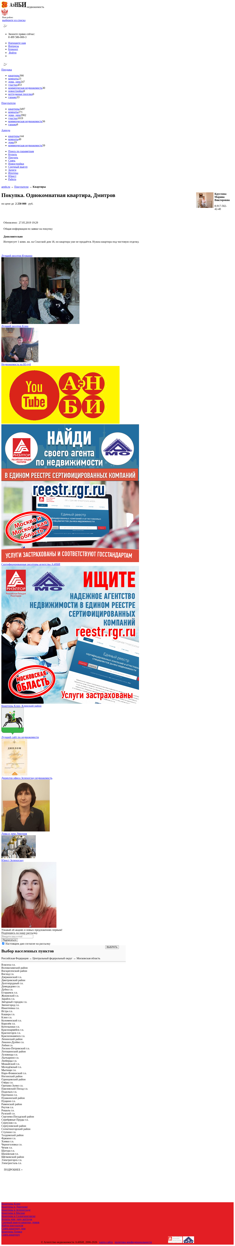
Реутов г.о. (7, 1107)
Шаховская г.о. (10, 1153)
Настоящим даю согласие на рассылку (28, 943)
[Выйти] (9, 55)
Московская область (88, 958)
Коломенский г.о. (11, 1020)
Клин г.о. (6, 1017)
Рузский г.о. (8, 1113)
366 (22, 75)
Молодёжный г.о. (11, 1067)
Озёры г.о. (7, 1082)
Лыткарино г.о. (10, 1057)
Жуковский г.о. (10, 995)
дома (11, 142)
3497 (22, 108)
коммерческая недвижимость (25, 87)
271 (20, 112)
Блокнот (13, 49)
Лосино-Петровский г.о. (15, 1048)
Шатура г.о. (8, 1150)
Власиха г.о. (8, 964)
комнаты (13, 78)
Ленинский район (12, 1039)
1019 (20, 118)
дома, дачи (14, 81)
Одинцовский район (13, 1079)
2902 (23, 115)
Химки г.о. (7, 1141)
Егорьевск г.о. (9, 992)
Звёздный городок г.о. (14, 1001)
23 (19, 78)
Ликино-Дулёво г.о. (12, 1042)
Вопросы (13, 46)
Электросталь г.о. (11, 1163)
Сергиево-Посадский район (17, 1116)
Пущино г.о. (8, 1101)
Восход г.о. (7, 974)
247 (23, 81)
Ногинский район (12, 1076)
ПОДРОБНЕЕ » (13, 1169)
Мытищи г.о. (8, 1070)
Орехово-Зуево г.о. (12, 1085)
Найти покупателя (12, 1225)
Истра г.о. (7, 1011)
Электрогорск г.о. (11, 1160)
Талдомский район (12, 1135)
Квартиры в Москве (13, 1213)
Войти (12, 52)
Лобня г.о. (7, 1045)
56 (43, 121)
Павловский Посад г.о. (14, 1088)
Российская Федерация (14, 958)
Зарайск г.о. (8, 998)
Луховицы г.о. (9, 1054)
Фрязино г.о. (8, 1138)
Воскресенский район (14, 970)
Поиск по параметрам (21, 151)
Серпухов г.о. (9, 1122)
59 (43, 145)
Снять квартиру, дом (13, 1228)
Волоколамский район (14, 967)
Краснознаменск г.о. (13, 1036)
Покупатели (8, 103)
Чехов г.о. (7, 1147)
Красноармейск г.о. (12, 1029)
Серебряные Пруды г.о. (15, 1119)
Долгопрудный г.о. (12, 983)
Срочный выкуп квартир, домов (20, 1222)
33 (18, 97)
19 (15, 142)
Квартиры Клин (10, 1203)
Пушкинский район (13, 1098)
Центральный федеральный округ (52, 958)
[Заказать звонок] (5, 28)
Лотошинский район (13, 1051)
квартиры (14, 75)
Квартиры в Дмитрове (14, 1206)
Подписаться (9, 940)
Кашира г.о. (8, 1014)
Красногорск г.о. (11, 1032)
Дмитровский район (13, 980)
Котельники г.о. (10, 1026)
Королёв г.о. (8, 1023)
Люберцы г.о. (9, 1060)
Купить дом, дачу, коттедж (16, 1219)
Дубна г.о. (7, 989)
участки (13, 84)
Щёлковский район (12, 1156)
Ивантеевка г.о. (10, 1008)
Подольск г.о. (9, 1091)
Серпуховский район (13, 1125)
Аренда (5, 130)
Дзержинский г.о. (11, 977)
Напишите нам (17, 43)
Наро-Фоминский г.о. (14, 1073)
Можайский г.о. (10, 1063)
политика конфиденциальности (133, 1242)
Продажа (6, 69)
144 (22, 136)
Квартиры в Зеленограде (15, 1209)
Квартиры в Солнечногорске (18, 1216)
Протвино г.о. (9, 1094)
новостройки (16, 91)
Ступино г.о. (8, 1132)
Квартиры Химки (11, 1231)
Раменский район (11, 1104)
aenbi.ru (5, 186)
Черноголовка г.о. (11, 1144)
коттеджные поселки (20, 94)
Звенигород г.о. (10, 1005)
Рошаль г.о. (7, 1110)
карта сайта (106, 1242)
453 (20, 84)
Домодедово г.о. (10, 986)
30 (43, 87)
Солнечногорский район (15, 1129)
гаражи (12, 97)
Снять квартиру (10, 1234)
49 (19, 139)
